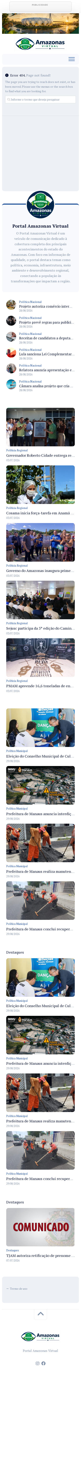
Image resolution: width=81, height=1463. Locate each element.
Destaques (12, 1250)
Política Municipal (17, 751)
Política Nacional (30, 302)
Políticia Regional (17, 450)
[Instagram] (38, 1363)
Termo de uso (18, 1289)
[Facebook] (43, 1363)
